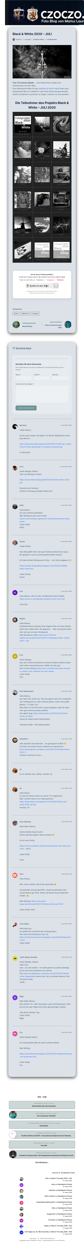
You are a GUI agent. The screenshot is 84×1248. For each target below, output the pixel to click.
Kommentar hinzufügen (25, 384)
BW (16, 313)
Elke (47, 1178)
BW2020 (25, 313)
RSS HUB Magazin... (42, 1162)
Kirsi (21, 655)
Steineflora (24, 739)
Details (35, 313)
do (21, 769)
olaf (21, 591)
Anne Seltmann (25, 822)
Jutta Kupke (24, 924)
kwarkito (52, 1190)
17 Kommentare (51, 39)
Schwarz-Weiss (38, 39)
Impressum (33, 1238)
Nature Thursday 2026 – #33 (61, 1226)
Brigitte (22, 619)
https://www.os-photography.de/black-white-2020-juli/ (42, 599)
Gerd (21, 874)
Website (55, 375)
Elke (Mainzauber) (27, 691)
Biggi (21, 996)
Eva (21, 1032)
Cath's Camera (49, 1196)
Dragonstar (51, 1214)
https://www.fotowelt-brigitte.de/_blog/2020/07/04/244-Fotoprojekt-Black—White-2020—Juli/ (45, 638)
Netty (22, 505)
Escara (22, 541)
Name (18, 375)
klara (53, 1184)
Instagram (50, 280)
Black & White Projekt (51, 89)
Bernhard (23, 425)
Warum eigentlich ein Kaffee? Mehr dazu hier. (42, 293)
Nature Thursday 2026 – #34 (61, 1178)
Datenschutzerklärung (47, 1238)
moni (21, 467)
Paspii (46, 1226)
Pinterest (60, 280)
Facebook (39, 280)
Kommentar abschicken (26, 408)
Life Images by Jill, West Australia (36, 1232)
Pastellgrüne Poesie (65, 1184)
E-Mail (37, 375)
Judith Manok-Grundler (28, 957)
